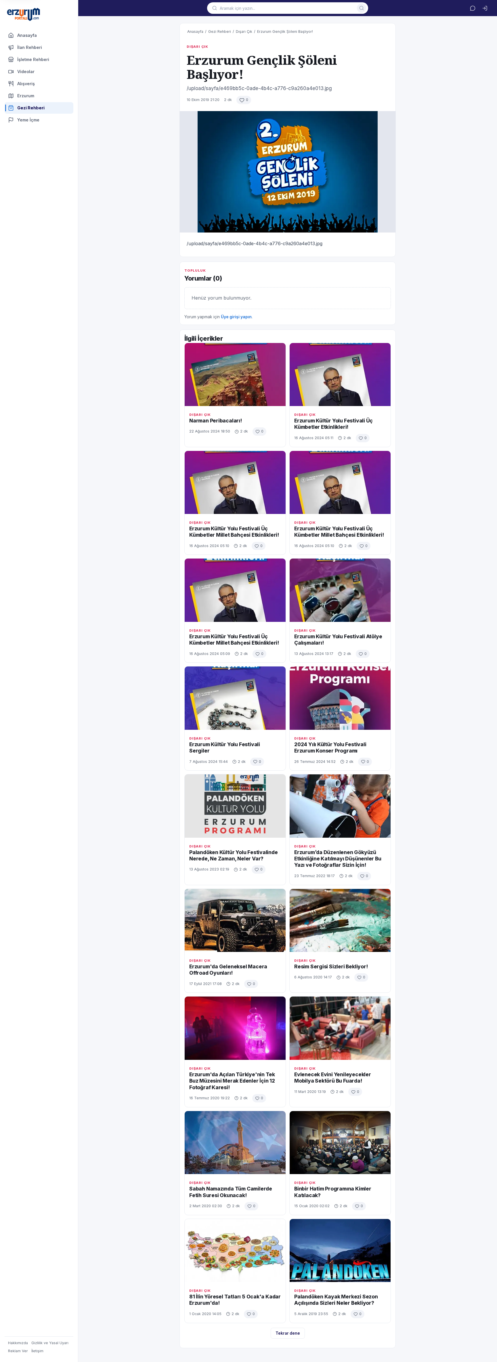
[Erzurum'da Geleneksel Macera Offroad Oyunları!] (235, 920)
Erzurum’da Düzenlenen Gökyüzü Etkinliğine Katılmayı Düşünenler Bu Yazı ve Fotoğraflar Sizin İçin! (337, 858)
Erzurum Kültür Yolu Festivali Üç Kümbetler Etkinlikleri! (333, 424)
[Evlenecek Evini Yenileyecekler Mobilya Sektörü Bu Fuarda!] (340, 1028)
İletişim (37, 1351)
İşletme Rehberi (33, 59)
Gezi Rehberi (219, 31)
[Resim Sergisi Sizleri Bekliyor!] (340, 920)
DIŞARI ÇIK (197, 47)
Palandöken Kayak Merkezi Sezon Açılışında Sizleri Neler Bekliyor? (336, 1300)
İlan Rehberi (29, 47)
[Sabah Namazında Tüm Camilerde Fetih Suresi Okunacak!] (235, 1142)
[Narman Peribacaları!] (235, 374)
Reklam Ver (18, 1351)
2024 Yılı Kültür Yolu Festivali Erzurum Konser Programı (330, 747)
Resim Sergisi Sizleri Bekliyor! (331, 966)
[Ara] (361, 8)
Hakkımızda (18, 1343)
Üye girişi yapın (236, 316)
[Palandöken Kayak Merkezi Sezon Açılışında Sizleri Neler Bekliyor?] (340, 1250)
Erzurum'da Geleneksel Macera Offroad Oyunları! (228, 969)
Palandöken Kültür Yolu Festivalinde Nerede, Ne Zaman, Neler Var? (233, 855)
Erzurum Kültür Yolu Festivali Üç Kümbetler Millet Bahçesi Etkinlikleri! (234, 531)
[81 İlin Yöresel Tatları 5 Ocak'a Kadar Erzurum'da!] (235, 1250)
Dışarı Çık (244, 31)
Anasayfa (27, 35)
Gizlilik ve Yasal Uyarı (49, 1343)
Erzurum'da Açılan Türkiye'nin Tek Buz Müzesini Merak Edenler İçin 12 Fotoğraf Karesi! (232, 1080)
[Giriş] (484, 8)
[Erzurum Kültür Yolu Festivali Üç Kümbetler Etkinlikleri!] (340, 374)
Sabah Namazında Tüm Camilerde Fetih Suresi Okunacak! (230, 1192)
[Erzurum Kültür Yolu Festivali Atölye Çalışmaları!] (340, 590)
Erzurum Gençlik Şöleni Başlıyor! (285, 31)
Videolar (26, 71)
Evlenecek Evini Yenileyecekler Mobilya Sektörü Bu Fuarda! (332, 1077)
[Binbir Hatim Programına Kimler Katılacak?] (340, 1142)
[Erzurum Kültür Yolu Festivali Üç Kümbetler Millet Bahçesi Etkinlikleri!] (235, 482)
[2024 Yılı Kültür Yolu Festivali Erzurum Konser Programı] (340, 697)
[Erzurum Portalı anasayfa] (24, 15)
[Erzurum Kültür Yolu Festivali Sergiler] (235, 697)
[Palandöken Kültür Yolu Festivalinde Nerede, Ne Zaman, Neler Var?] (235, 805)
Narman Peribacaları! (215, 421)
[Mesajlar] (472, 8)
